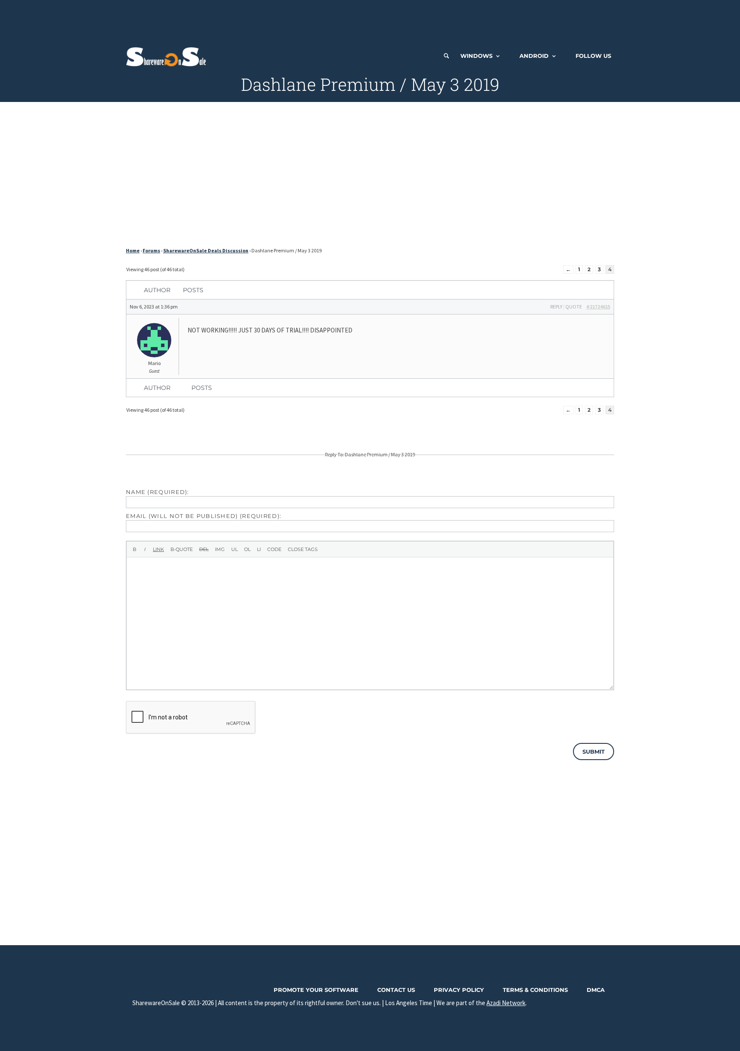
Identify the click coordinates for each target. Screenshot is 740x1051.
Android (534, 55)
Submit (593, 751)
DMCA (596, 989)
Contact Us (396, 989)
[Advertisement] (370, 19)
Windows (476, 55)
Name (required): (157, 491)
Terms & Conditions (535, 989)
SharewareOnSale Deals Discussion (205, 250)
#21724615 (598, 306)
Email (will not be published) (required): (203, 515)
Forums (151, 250)
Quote (573, 306)
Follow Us (593, 55)
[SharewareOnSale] (168, 55)
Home (133, 250)
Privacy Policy (459, 989)
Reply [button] (556, 306)
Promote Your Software (316, 989)
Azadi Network (505, 1003)
